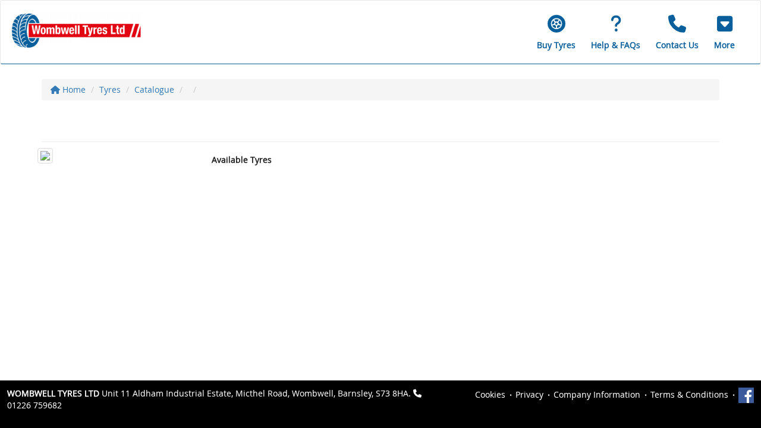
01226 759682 (34, 405)
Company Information (597, 394)
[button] (724, 32)
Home (73, 89)
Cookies (490, 394)
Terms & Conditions (689, 394)
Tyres (110, 89)
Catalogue (154, 89)
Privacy (529, 394)
